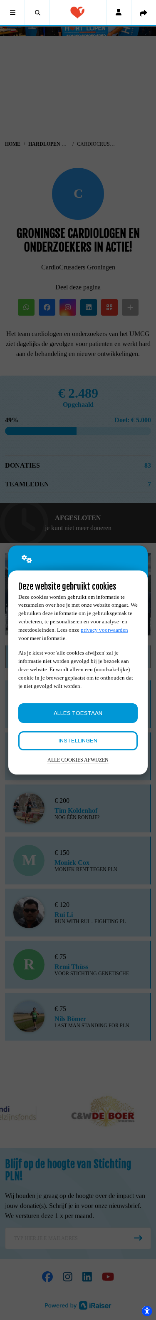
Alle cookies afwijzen (78, 760)
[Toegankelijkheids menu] (147, 1311)
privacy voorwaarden (104, 630)
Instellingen (78, 740)
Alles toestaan (78, 713)
